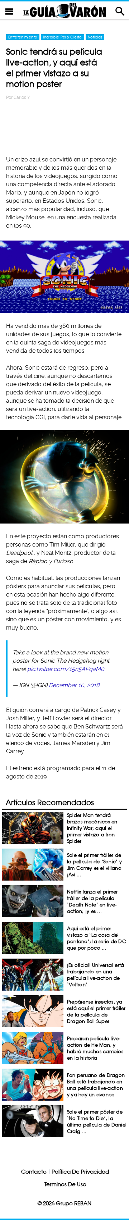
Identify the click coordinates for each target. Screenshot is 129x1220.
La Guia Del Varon (64, 10)
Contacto (34, 1171)
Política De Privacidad (80, 1171)
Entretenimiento (22, 37)
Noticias (95, 37)
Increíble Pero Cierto (62, 37)
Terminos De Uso (65, 1184)
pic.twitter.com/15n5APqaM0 (65, 669)
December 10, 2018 (74, 685)
